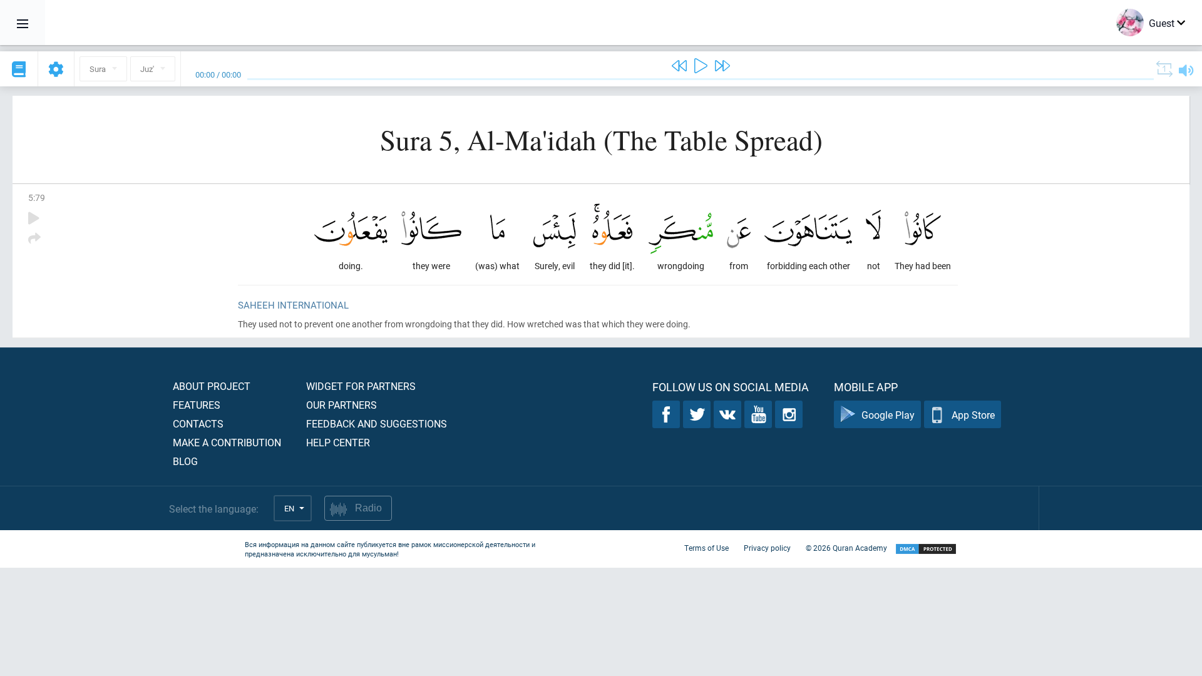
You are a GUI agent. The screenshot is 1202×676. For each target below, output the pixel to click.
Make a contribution (227, 442)
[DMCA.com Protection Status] (926, 549)
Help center (338, 442)
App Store (973, 414)
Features (196, 404)
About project (211, 385)
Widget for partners (361, 385)
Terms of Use (706, 548)
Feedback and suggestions (376, 423)
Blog (185, 461)
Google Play (888, 414)
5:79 (36, 197)
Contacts (198, 423)
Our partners (341, 404)
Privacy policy (767, 548)
